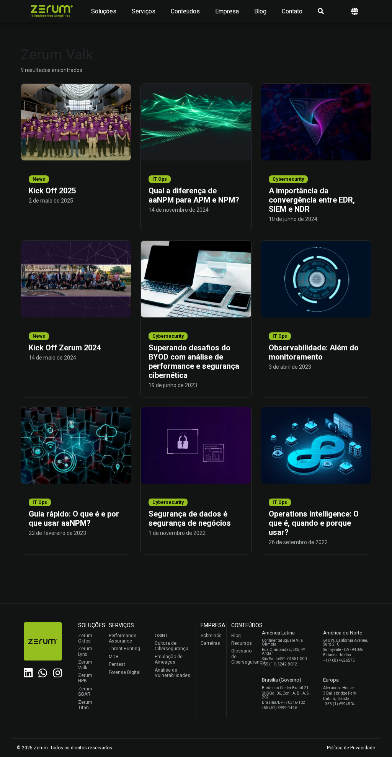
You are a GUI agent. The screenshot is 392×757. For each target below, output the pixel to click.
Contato (292, 11)
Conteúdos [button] (185, 11)
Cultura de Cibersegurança (171, 646)
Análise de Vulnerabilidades (172, 672)
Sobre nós (211, 635)
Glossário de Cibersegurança (242, 656)
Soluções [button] (103, 11)
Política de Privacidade (351, 747)
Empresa (227, 11)
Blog (260, 11)
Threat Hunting (124, 648)
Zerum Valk (85, 664)
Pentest (117, 664)
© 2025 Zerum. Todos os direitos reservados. (65, 747)
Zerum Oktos (85, 638)
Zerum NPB (85, 678)
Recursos (241, 643)
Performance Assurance (122, 638)
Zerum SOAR (85, 691)
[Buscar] (321, 11)
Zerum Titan (85, 705)
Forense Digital (124, 672)
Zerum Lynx (85, 651)
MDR (114, 656)
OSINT (161, 635)
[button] (354, 11)
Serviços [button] (143, 11)
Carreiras (210, 643)
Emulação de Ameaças (169, 659)
